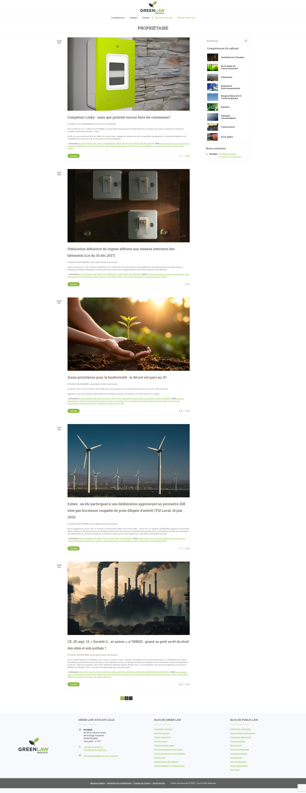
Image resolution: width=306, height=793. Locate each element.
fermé (103, 277)
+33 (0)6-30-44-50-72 (93, 747)
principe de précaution (162, 146)
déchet (99, 674)
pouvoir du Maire (145, 146)
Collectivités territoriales (240, 729)
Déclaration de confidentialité (119, 783)
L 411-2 (126, 401)
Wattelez (107, 677)
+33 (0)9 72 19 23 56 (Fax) (229, 156)
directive (116, 674)
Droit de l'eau (104, 398)
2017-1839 (151, 274)
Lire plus (73, 156)
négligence (157, 674)
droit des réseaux (85, 277)
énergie (96, 277)
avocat (162, 143)
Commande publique (238, 754)
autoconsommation (163, 274)
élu (175, 538)
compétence (184, 143)
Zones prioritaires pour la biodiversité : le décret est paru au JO (117, 377)
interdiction (93, 146)
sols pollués (98, 677)
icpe (132, 674)
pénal (106, 541)
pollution (166, 674)
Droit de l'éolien (105, 538)
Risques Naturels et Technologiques (169, 766)
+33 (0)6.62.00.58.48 (227, 154)
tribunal (111, 403)
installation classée (143, 674)
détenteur (107, 674)
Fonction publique (237, 741)
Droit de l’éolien (160, 741)
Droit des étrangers (238, 762)
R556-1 (70, 677)
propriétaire (178, 146)
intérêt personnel (75, 541)
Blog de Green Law (87, 143)
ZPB (122, 403)
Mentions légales (97, 783)
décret (104, 401)
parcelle (99, 541)
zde (165, 541)
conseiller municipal (153, 538)
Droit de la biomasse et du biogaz (168, 749)
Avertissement (159, 783)
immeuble (111, 277)
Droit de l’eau (159, 758)
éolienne (181, 538)
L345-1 (119, 277)
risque (89, 677)
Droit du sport (236, 745)
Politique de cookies (142, 783)
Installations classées (129, 672)
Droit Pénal (235, 770)
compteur (72, 146)
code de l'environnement (89, 401)
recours (71, 148)
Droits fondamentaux (239, 766)
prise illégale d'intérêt (128, 541)
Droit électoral (236, 758)
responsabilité (156, 541)
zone (118, 403)
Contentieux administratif (240, 737)
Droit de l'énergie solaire (109, 274)
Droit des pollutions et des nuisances (135, 143)
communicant (172, 143)
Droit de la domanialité (239, 749)
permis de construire (152, 401)
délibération (81, 146)
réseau (164, 277)
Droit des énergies (106, 143)
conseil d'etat (90, 674)
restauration (102, 403)
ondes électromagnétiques (116, 146)
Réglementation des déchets (156, 672)
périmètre (113, 541)
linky (101, 146)
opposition (132, 146)
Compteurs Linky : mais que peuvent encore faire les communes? (119, 117)
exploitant (118, 401)
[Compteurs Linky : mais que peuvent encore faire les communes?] (129, 74)
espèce (110, 401)
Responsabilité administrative (242, 733)
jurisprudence (89, 541)
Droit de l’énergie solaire (164, 745)
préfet (164, 401)
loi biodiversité (136, 401)
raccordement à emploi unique (147, 277)
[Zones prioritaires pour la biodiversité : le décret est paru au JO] (129, 334)
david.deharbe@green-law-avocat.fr (101, 756)
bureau (181, 274)
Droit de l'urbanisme (121, 398)
